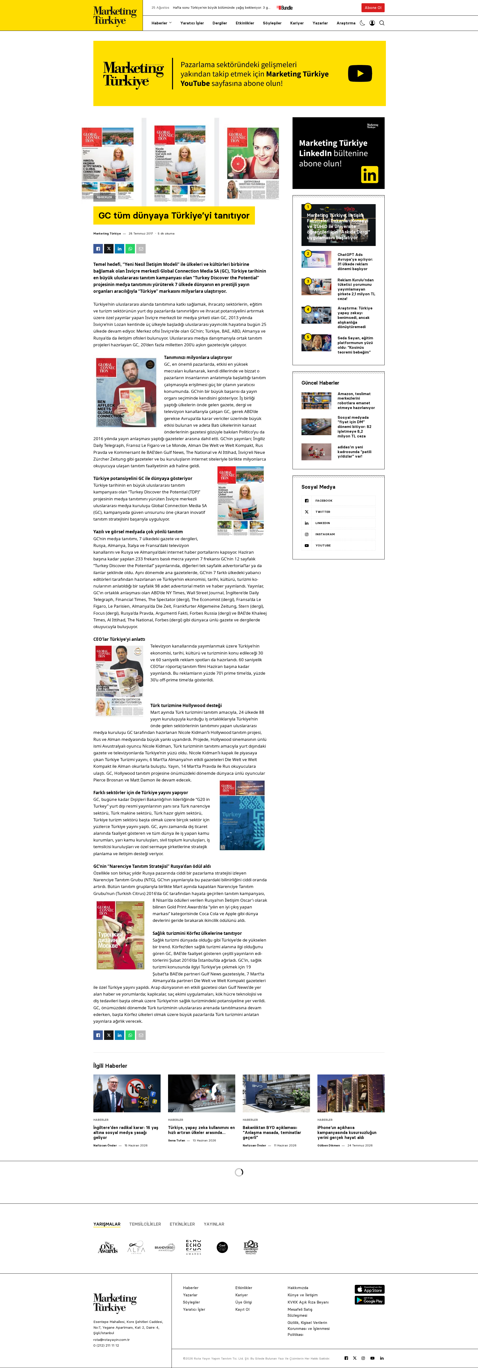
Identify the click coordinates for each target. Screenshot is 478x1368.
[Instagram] (363, 1358)
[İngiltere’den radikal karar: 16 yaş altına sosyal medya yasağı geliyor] (127, 1093)
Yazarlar (320, 23)
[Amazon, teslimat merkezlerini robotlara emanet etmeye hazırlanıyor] (316, 400)
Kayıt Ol (242, 1309)
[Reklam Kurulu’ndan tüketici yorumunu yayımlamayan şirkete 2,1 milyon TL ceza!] (316, 287)
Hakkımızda (298, 1287)
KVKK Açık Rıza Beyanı (308, 1302)
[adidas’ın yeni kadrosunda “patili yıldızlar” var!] (316, 451)
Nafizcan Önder (105, 1145)
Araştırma (346, 23)
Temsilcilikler (145, 1224)
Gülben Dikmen (328, 1145)
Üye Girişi (243, 1302)
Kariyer (297, 23)
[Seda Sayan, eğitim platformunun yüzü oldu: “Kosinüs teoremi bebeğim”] (316, 342)
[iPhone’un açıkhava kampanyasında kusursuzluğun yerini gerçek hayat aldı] (351, 1093)
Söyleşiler (272, 23)
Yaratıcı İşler (192, 23)
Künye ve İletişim (303, 1295)
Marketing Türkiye (107, 233)
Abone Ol (373, 7)
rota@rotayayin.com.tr (111, 1339)
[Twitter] (355, 1358)
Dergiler (220, 23)
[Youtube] (372, 1358)
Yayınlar (214, 1224)
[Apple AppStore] (370, 1292)
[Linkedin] (382, 1358)
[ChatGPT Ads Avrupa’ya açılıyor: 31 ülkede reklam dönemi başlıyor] (316, 259)
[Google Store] (370, 1303)
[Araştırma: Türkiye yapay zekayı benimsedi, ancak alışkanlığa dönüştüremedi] (316, 315)
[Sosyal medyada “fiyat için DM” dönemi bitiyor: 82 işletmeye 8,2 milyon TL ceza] (316, 426)
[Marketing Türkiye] (117, 15)
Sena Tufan (176, 1140)
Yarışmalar (106, 1224)
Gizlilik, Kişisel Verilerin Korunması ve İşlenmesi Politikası (309, 1328)
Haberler (159, 23)
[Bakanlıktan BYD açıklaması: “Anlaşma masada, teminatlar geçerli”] (276, 1093)
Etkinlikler (245, 23)
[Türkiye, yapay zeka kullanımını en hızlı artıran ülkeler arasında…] (201, 1093)
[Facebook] (346, 1358)
